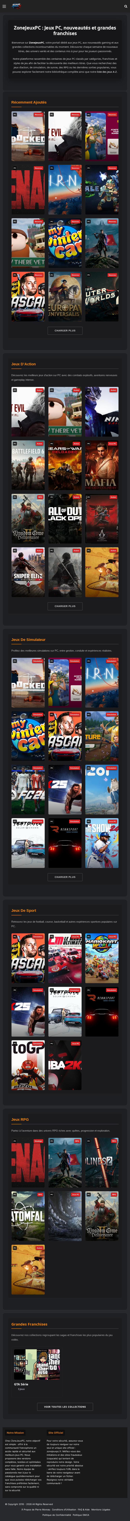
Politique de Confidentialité (56, 1515)
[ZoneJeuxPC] (16, 6)
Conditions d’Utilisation (64, 1509)
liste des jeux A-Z (107, 71)
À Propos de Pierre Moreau (35, 1509)
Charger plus (65, 330)
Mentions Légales (100, 1509)
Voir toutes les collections (65, 1406)
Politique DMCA (81, 1515)
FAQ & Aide (84, 1509)
